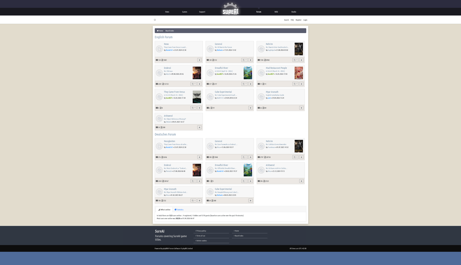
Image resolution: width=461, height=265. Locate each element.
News (166, 43)
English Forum (164, 37)
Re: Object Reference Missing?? (175, 119)
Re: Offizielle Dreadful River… (225, 168)
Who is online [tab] (165, 209)
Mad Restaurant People (276, 67)
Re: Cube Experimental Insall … (226, 95)
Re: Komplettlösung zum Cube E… (227, 192)
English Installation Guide (275, 95)
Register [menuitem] (298, 20)
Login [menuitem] (305, 20)
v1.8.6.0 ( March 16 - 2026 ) (275, 71)
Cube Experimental (223, 91)
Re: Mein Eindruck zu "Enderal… (175, 168)
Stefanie (220, 50)
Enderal (167, 67)
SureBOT (220, 74)
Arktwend (168, 115)
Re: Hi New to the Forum (223, 47)
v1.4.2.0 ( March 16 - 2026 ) (173, 95)
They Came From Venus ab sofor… (176, 144)
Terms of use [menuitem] (200, 235)
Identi (168, 74)
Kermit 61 (169, 50)
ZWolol (168, 122)
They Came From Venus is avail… (175, 47)
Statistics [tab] (180, 209)
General (218, 43)
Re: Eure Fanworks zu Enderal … (226, 144)
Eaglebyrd (271, 50)
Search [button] (286, 20)
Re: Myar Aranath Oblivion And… (175, 192)
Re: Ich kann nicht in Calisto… (276, 168)
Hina (218, 147)
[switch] (155, 19)
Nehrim (269, 43)
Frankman (271, 147)
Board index (239, 235)
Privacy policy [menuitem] (201, 231)
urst (269, 98)
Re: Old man (168, 71)
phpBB (165, 248)
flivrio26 (169, 171)
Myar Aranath (272, 91)
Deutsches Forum (165, 134)
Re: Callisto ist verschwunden (276, 144)
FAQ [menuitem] (292, 20)
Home (237, 231)
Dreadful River (221, 67)
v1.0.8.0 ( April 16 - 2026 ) (224, 71)
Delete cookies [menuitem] (201, 240)
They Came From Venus (174, 91)
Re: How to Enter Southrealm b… (277, 47)
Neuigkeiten (169, 141)
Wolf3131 (220, 98)
